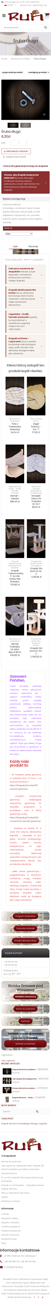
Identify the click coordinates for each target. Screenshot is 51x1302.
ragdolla (43, 1123)
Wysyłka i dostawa (10, 1222)
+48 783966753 (32, 2)
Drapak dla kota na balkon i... (24, 1069)
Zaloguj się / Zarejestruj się (33, 5)
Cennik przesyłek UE (10, 1226)
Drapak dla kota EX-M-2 (36, 571)
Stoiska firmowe (9, 1239)
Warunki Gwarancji (10, 1235)
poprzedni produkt (13, 72)
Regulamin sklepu (9, 1218)
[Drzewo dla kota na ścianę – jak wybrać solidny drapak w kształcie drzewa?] (7, 1090)
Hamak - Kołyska (14, 497)
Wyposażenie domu (36, 420)
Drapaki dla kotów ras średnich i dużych (36, 642)
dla (10, 1123)
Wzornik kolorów (25, 251)
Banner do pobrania (11, 1161)
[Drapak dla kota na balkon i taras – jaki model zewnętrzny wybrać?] (7, 1071)
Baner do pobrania (25, 1009)
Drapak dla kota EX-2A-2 (36, 651)
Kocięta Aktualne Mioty (25, 940)
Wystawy (25, 1021)
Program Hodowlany (25, 916)
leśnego (34, 1123)
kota (15, 1123)
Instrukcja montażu (10, 1201)
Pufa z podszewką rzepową (15, 426)
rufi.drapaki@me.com (13, 2)
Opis (15, 246)
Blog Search (8, 1105)
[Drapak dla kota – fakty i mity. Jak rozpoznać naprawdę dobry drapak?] (7, 1099)
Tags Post (7, 1118)
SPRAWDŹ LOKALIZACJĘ (25, 997)
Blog (3, 1243)
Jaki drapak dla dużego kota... (25, 1079)
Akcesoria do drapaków (15, 420)
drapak (4, 1123)
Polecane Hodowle (25, 928)
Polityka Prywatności (11, 1230)
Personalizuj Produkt (18, 151)
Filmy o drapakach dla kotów (15, 1193)
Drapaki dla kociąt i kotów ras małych (36, 563)
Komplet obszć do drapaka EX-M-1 (36, 500)
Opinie (4, 1197)
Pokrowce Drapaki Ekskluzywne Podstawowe (36, 490)
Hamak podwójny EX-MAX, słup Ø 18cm (15, 648)
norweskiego (24, 1123)
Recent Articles (10, 1063)
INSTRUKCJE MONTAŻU (25, 1043)
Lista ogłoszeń (8, 1060)
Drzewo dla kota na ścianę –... (24, 1088)
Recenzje (33, 246)
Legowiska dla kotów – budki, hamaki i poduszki (15, 490)
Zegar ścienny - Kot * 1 (36, 426)
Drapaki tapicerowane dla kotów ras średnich (14, 564)
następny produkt (37, 72)
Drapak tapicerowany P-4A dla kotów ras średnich (15, 576)
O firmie (5, 1214)
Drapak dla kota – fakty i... (23, 1097)
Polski (10, 5)
